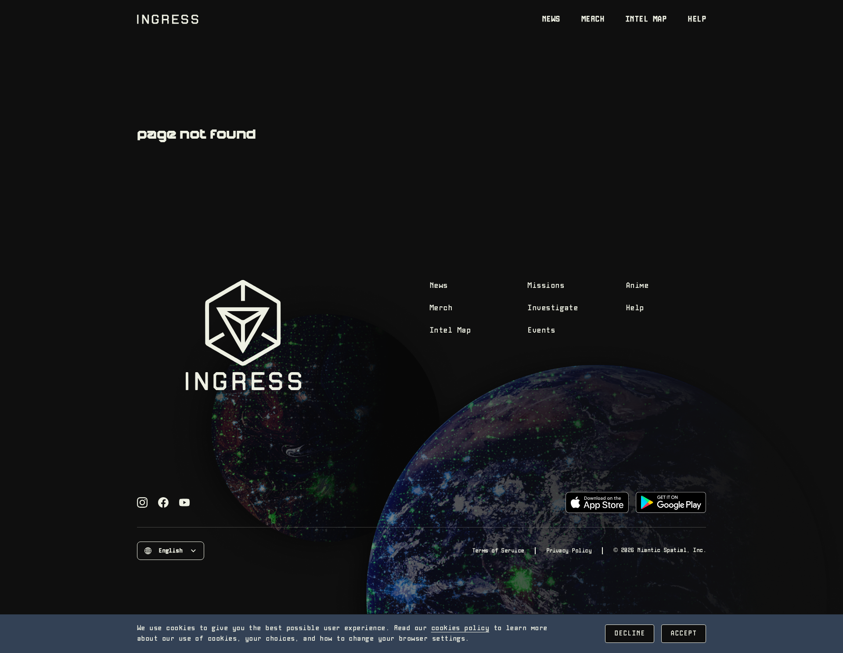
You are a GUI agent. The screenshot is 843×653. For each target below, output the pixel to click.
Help (697, 19)
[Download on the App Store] (597, 502)
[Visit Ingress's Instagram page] (142, 502)
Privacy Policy (568, 551)
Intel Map (645, 19)
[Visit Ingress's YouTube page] (184, 502)
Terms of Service (498, 551)
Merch (592, 19)
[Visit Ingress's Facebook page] (163, 502)
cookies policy (460, 628)
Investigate (552, 308)
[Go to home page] (167, 19)
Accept (683, 633)
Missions (545, 286)
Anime (637, 286)
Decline (629, 633)
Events (541, 330)
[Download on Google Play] (671, 502)
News (551, 19)
